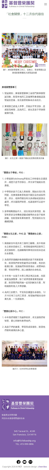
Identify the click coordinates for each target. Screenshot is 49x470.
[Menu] (45, 4)
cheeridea (42, 466)
